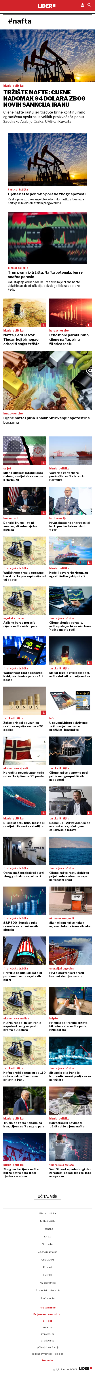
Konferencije (47, 1298)
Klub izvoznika (48, 1282)
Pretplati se (48, 1307)
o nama (47, 1327)
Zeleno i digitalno (47, 1251)
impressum (47, 1334)
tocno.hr (47, 1360)
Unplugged (47, 1259)
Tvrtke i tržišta (47, 1221)
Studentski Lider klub (47, 1290)
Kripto (47, 1236)
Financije (47, 1228)
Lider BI (47, 1275)
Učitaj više (47, 1197)
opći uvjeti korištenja (47, 1347)
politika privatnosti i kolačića (47, 1353)
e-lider (47, 1320)
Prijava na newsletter (47, 1314)
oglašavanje (47, 1340)
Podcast (47, 1267)
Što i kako (47, 1244)
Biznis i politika (47, 1213)
